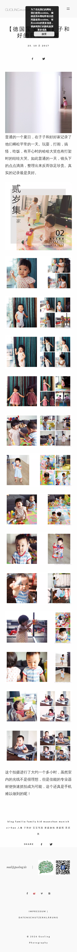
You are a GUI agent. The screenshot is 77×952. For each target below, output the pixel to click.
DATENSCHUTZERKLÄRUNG (38, 917)
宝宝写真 (38, 827)
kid (39, 821)
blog (11, 821)
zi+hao (11, 827)
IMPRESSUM (37, 911)
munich (64, 821)
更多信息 (42, 29)
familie (20, 821)
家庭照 (60, 827)
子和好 (28, 827)
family (31, 821)
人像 (20, 827)
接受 (44, 34)
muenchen (50, 821)
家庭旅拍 (50, 827)
